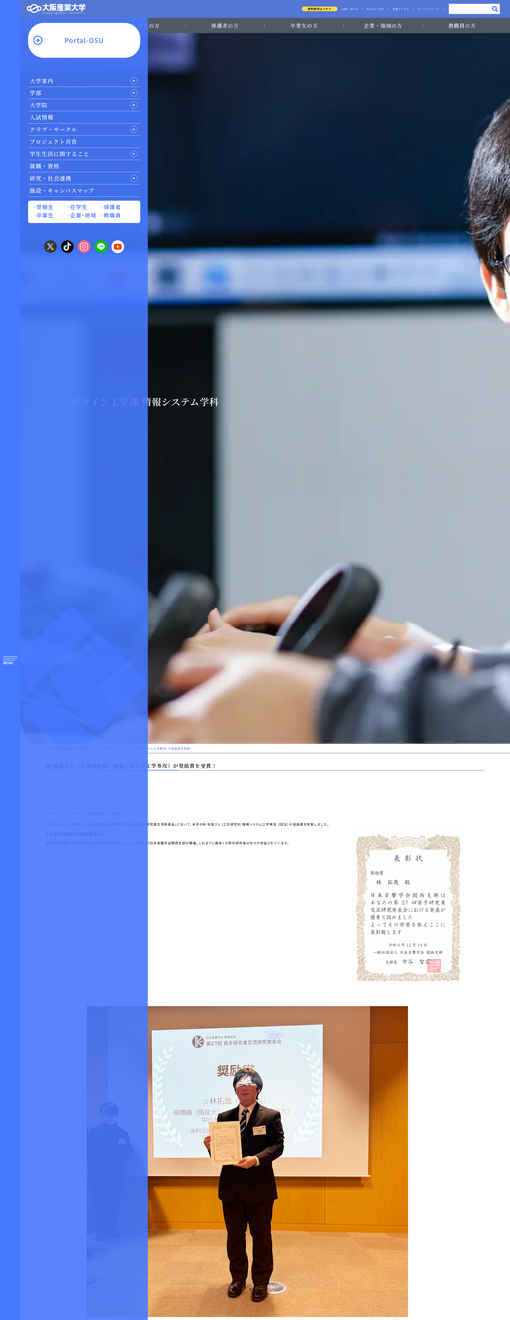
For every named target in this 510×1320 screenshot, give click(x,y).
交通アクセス (400, 9)
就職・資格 (45, 166)
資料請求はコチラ (320, 8)
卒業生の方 (304, 25)
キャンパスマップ (428, 9)
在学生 (78, 207)
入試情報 (42, 117)
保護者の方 (225, 25)
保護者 (112, 207)
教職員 (112, 215)
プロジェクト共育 (53, 141)
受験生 (45, 207)
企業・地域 (83, 215)
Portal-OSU (375, 9)
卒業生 (45, 215)
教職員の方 (462, 25)
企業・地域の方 (383, 25)
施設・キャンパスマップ (62, 190)
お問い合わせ (350, 9)
